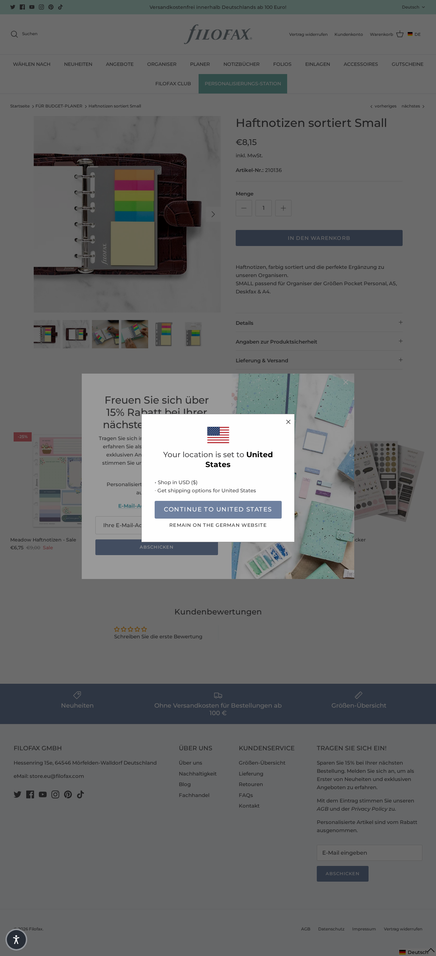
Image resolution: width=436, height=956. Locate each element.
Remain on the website (217, 525)
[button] (16, 940)
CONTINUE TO (218, 509)
